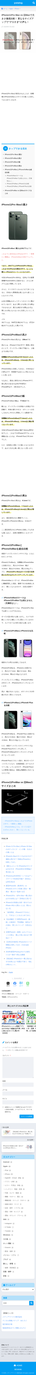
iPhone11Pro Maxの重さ (13, 154)
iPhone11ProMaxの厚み (13, 166)
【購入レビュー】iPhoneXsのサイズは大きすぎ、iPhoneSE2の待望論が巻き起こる (19, 869)
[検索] (31, 1303)
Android (7, 1162)
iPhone (4, 994)
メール (4, 1090)
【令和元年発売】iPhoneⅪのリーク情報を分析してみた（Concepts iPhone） (19, 945)
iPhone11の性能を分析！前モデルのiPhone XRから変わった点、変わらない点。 (19, 905)
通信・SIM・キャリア (13, 1211)
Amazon (9, 1247)
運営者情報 (18, 1369)
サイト (4, 1099)
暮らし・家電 (9, 1264)
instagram (9, 1223)
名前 (4, 1081)
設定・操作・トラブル (14, 1208)
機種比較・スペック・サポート (18, 994)
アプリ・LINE (11, 1181)
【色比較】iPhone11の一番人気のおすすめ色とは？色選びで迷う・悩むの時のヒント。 (19, 961)
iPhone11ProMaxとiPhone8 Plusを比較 (19, 186)
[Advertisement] (18, 72)
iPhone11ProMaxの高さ (13, 158)
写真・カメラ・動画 (13, 1193)
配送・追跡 (10, 1251)
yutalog (18, 3)
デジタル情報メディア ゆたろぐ (14, 1321)
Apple (11, 972)
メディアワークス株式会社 (12, 1317)
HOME (19, 1365)
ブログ (7, 1259)
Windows (8, 1235)
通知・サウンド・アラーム (15, 1215)
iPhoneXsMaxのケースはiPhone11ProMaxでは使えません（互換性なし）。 (19, 178)
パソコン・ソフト (11, 1255)
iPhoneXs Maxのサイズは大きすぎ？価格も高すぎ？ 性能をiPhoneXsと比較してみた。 (19, 859)
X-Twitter (9, 1227)
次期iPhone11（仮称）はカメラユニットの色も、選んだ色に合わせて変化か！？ (19, 935)
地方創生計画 (7, 1324)
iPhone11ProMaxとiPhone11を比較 (18, 183)
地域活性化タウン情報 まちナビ (14, 1328)
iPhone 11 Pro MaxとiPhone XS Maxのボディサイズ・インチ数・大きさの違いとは (19, 849)
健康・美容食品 (11, 1268)
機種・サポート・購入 (14, 1196)
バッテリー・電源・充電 (14, 1189)
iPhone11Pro (13, 997)
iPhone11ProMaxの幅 (12, 162)
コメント (6, 1055)
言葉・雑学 (8, 1272)
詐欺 (6, 1276)
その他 (7, 1239)
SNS (6, 1219)
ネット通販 (8, 1243)
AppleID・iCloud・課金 (14, 1178)
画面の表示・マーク (13, 1204)
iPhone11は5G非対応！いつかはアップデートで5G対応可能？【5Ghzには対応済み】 (19, 879)
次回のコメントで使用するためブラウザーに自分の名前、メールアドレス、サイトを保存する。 (18, 1109)
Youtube (9, 1231)
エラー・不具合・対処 (14, 1185)
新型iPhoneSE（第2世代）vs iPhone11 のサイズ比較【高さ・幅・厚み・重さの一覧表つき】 (19, 889)
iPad (8, 1170)
